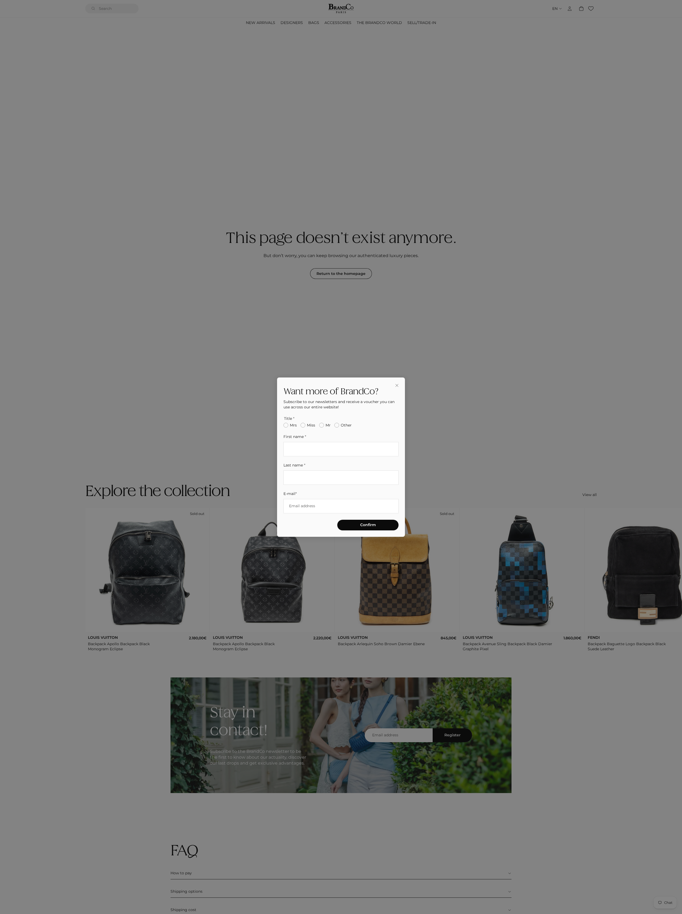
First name (294, 436)
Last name (294, 464)
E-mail (290, 493)
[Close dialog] (397, 385)
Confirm (368, 524)
